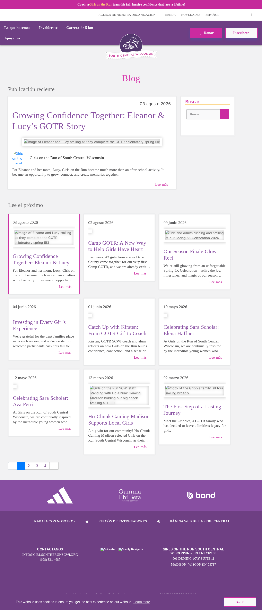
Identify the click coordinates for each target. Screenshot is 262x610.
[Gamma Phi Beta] (130, 495)
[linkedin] (239, 14)
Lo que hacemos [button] (17, 28)
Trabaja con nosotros (53, 521)
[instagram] (233, 14)
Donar (208, 33)
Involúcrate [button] (48, 28)
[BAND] (201, 495)
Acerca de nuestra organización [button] (127, 14)
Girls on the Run (100, 4)
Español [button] (213, 14)
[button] (257, 14)
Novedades (190, 14)
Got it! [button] (240, 602)
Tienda (170, 14)
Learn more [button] (141, 602)
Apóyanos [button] (12, 38)
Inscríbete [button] (241, 33)
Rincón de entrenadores (122, 521)
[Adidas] (60, 495)
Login (4, 14)
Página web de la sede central (200, 521)
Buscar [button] (195, 114)
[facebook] (246, 14)
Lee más (161, 184)
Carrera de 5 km (79, 28)
